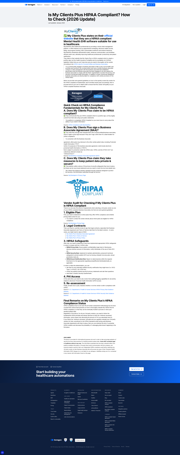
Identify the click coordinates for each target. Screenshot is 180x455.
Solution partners (122, 411)
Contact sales (121, 397)
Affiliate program (122, 414)
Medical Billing (67, 410)
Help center (107, 392)
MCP (52, 397)
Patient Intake (67, 407)
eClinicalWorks (94, 408)
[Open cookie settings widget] (2, 452)
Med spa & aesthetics (83, 399)
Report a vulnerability (55, 419)
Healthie (93, 397)
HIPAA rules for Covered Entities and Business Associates (90, 64)
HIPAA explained (108, 407)
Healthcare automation (69, 398)
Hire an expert (108, 395)
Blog (106, 397)
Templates (53, 403)
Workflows (53, 395)
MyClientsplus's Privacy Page (77, 175)
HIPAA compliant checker (108, 403)
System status (54, 416)
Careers (120, 395)
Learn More (98, 96)
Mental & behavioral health (82, 393)
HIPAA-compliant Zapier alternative (110, 417)
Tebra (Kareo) (94, 405)
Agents (52, 392)
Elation (92, 395)
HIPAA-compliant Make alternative (110, 421)
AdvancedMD (94, 400)
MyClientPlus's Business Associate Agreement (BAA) (83, 155)
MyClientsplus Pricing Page (76, 223)
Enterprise (80, 412)
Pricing (52, 405)
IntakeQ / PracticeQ (95, 410)
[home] (30, 4)
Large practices (81, 407)
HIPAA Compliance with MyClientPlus (79, 125)
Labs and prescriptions (69, 416)
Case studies (121, 400)
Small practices (81, 405)
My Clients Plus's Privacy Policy (75, 238)
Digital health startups (83, 410)
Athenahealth (94, 392)
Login (144, 4)
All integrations (126, 4)
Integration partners (122, 409)
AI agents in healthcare (69, 392)
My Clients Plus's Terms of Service (76, 236)
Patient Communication (69, 405)
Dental (79, 396)
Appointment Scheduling (67, 402)
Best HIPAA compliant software (110, 410)
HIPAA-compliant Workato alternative (109, 429)
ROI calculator (108, 400)
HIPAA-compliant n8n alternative (109, 425)
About (119, 392)
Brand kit (120, 403)
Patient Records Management (68, 413)
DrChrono (93, 403)
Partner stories (121, 416)
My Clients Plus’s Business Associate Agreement (80, 234)
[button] (39, 5)
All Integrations (54, 400)
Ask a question (136, 4)
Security (52, 414)
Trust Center (53, 411)
